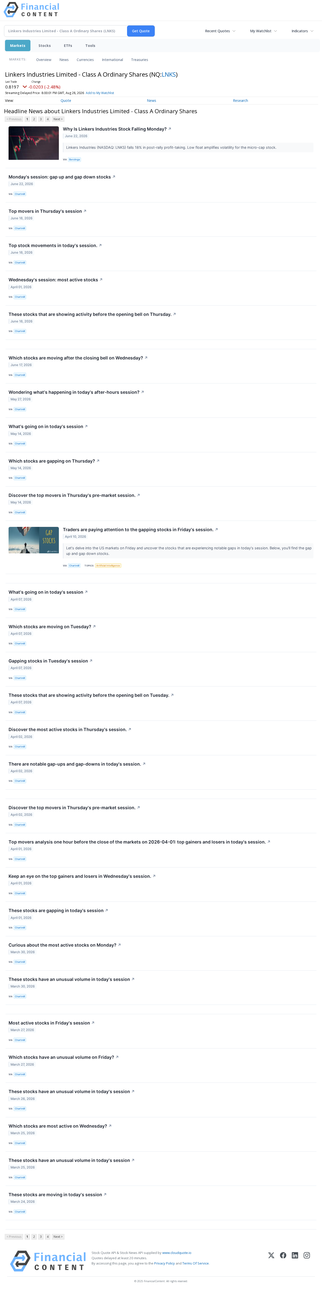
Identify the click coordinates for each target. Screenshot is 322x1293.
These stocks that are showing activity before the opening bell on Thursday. (92, 314)
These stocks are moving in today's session (58, 1194)
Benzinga (74, 159)
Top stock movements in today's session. (55, 245)
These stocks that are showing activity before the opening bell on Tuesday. (91, 695)
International (112, 59)
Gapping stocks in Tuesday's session (51, 661)
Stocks (44, 45)
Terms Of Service (195, 1263)
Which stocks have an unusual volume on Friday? (64, 1057)
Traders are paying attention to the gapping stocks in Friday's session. (140, 529)
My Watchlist (260, 30)
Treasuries (139, 59)
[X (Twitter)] (271, 1261)
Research (240, 100)
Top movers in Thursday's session (48, 211)
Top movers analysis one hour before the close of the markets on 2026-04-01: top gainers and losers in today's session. (140, 842)
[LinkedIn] (295, 1261)
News (64, 59)
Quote (66, 100)
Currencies (85, 59)
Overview (43, 59)
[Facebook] (283, 1261)
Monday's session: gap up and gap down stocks (62, 176)
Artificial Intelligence (108, 565)
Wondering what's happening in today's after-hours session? (76, 392)
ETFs (68, 45)
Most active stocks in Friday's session (52, 1023)
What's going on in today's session (48, 426)
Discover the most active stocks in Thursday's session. (70, 729)
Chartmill (20, 194)
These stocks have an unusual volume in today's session (72, 979)
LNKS (169, 74)
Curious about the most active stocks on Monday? (65, 945)
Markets (17, 45)
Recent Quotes (217, 30)
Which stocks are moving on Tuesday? (52, 626)
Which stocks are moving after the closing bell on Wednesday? (78, 357)
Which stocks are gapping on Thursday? (54, 461)
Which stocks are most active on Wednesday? (60, 1126)
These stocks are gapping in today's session (58, 910)
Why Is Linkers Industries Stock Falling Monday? (117, 129)
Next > (58, 119)
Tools (90, 45)
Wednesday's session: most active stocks (56, 279)
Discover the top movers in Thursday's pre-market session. (74, 495)
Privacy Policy (164, 1263)
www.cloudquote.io (176, 1252)
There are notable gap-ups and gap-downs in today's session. (77, 764)
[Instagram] (307, 1261)
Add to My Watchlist (100, 93)
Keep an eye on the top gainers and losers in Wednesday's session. (82, 876)
